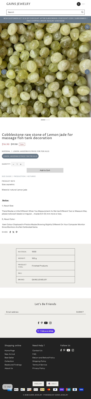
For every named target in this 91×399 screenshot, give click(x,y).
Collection (9, 361)
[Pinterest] (64, 350)
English (38, 384)
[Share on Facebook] (10, 232)
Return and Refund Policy (43, 357)
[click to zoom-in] (87, 26)
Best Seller (9, 357)
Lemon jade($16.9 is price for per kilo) (20, 156)
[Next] (87, 71)
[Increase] (21, 164)
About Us (9, 368)
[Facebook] (61, 350)
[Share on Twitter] (13, 232)
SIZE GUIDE (6, 176)
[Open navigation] (83, 4)
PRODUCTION (19, 176)
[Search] (82, 12)
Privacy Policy (38, 368)
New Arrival (10, 354)
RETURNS (31, 176)
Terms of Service (39, 365)
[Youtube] (68, 350)
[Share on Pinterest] (17, 232)
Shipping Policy (39, 361)
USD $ (54, 384)
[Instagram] (73, 350)
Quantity (6, 164)
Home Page (10, 350)
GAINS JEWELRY (18, 4)
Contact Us (37, 350)
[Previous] (3, 71)
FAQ (34, 354)
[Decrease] (13, 164)
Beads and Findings (13, 365)
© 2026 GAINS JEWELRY (32, 395)
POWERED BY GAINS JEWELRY (55, 395)
